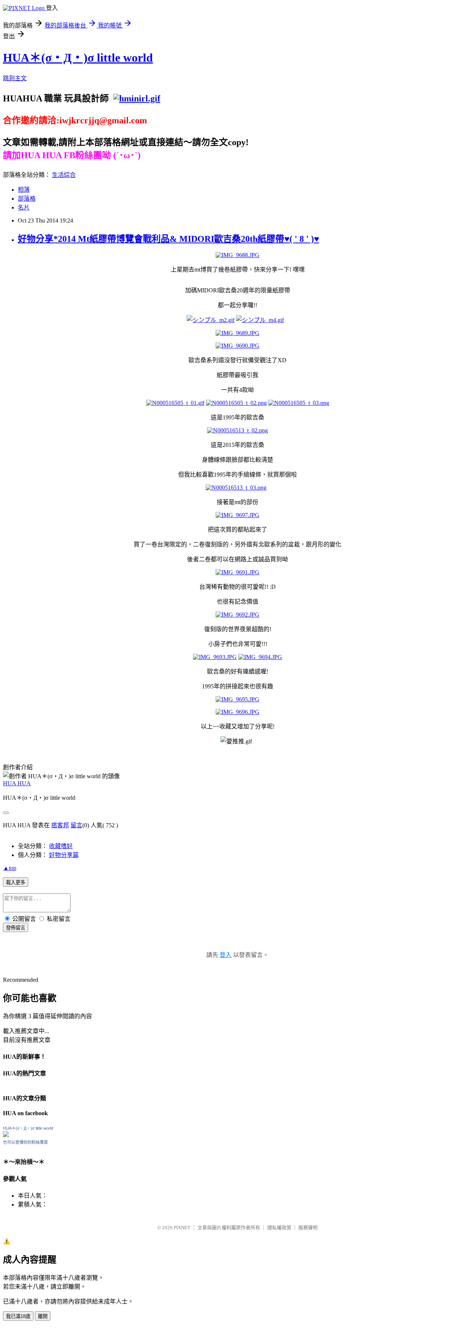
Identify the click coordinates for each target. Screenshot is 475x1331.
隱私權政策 (279, 1227)
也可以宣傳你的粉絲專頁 (25, 1142)
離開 (43, 1316)
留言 (76, 825)
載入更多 (15, 882)
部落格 (27, 198)
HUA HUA (17, 783)
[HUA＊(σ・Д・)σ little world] (6, 1135)
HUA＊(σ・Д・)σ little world (78, 57)
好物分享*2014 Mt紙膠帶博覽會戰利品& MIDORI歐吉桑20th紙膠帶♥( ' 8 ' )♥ (168, 239)
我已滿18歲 (18, 1316)
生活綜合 (64, 175)
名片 (24, 207)
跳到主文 (15, 78)
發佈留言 (15, 928)
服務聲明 (308, 1227)
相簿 (24, 189)
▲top (9, 868)
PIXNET (182, 1227)
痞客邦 (60, 825)
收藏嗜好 (61, 846)
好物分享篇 (64, 855)
